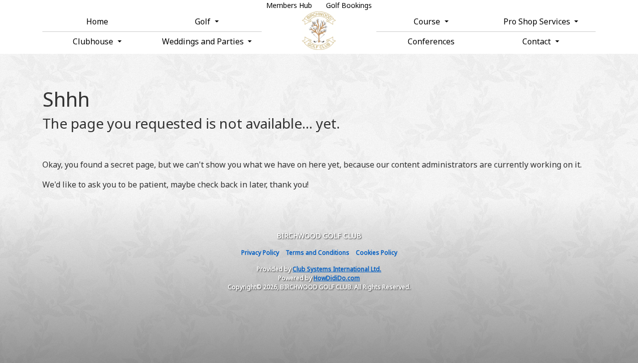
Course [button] (428, 21)
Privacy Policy (260, 252)
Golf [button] (203, 21)
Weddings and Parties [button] (204, 41)
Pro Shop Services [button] (537, 21)
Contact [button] (537, 41)
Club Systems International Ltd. (337, 269)
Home (97, 21)
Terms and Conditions (317, 252)
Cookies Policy (376, 252)
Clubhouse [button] (94, 41)
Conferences (431, 41)
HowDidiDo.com (337, 278)
